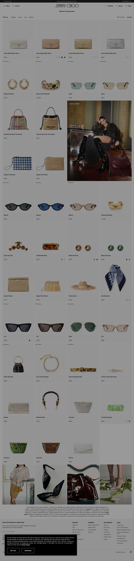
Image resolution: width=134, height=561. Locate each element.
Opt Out (13, 550)
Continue (28, 550)
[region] (41, 545)
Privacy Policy (26, 545)
